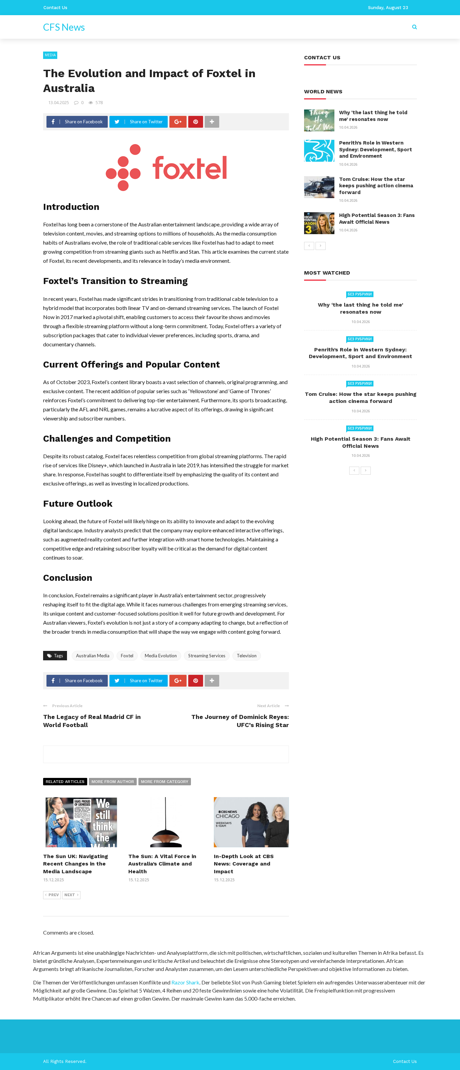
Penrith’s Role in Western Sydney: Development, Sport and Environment (375, 149)
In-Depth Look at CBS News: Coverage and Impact (244, 864)
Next (69, 895)
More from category (164, 781)
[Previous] (309, 246)
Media (50, 55)
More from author (113, 781)
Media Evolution (161, 655)
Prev (53, 895)
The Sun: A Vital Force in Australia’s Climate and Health (162, 864)
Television (247, 655)
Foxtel (127, 655)
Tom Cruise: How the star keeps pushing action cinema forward (376, 185)
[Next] (321, 246)
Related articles (65, 781)
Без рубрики (360, 294)
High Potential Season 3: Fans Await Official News (377, 218)
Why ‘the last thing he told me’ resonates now (373, 115)
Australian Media (92, 655)
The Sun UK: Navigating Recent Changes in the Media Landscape (75, 864)
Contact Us (55, 7)
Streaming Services (206, 655)
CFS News (64, 27)
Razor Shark (185, 982)
